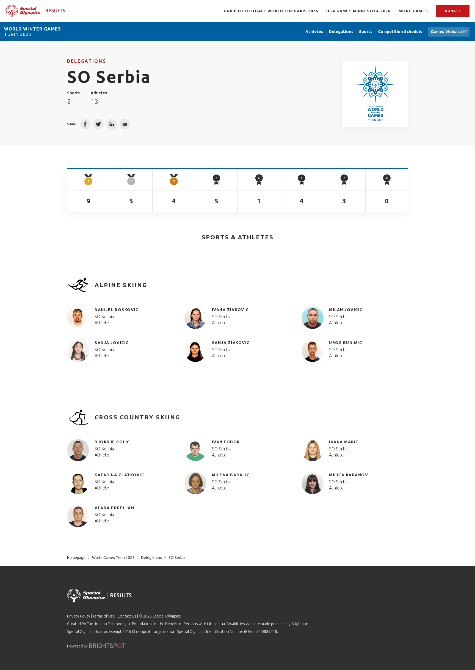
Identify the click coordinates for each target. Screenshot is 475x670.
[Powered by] (107, 645)
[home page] (35, 11)
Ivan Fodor (226, 442)
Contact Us (126, 616)
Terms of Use (104, 616)
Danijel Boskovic (116, 310)
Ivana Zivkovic (230, 310)
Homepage (76, 557)
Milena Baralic (231, 475)
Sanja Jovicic (112, 342)
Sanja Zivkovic (231, 342)
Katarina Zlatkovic (119, 475)
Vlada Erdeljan (114, 508)
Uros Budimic (345, 342)
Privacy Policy (78, 616)
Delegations (86, 61)
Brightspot (300, 624)
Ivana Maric (343, 442)
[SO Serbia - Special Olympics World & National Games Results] (375, 93)
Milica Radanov (348, 475)
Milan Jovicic (346, 310)
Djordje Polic (112, 442)
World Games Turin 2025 (113, 557)
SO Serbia (104, 316)
